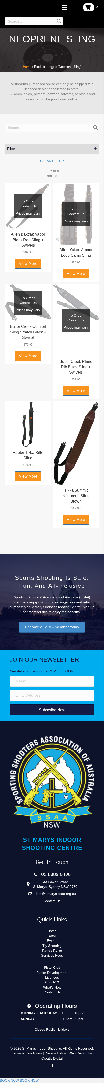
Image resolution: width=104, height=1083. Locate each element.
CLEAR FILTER (52, 161)
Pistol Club (52, 967)
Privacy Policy (55, 1053)
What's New (52, 987)
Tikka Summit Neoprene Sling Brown (75, 495)
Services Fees (52, 955)
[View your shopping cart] (88, 7)
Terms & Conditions (27, 1053)
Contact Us (52, 901)
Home (27, 67)
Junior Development (52, 973)
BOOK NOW (9, 1080)
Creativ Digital (52, 1058)
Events (52, 941)
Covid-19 (52, 982)
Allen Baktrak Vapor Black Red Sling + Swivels (28, 239)
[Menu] (64, 7)
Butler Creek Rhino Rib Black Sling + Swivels (75, 366)
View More (28, 264)
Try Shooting (52, 946)
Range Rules (52, 950)
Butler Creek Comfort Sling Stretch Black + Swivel (28, 332)
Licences (52, 977)
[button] (52, 149)
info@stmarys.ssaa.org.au (56, 894)
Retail (52, 936)
